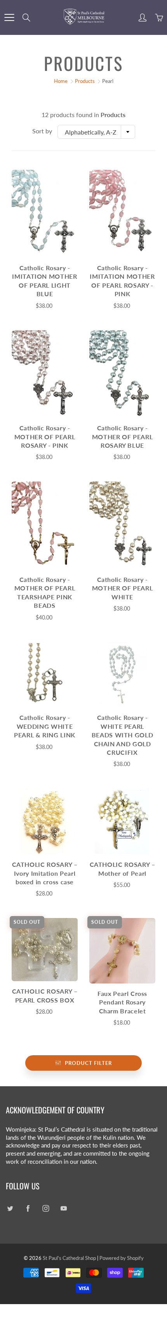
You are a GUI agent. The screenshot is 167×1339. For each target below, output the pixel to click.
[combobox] (96, 132)
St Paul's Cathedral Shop (69, 1258)
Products (85, 81)
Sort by (42, 131)
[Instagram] (45, 1208)
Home (61, 81)
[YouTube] (63, 1208)
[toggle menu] (9, 17)
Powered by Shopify (121, 1258)
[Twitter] (10, 1208)
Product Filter (88, 1063)
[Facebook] (28, 1208)
